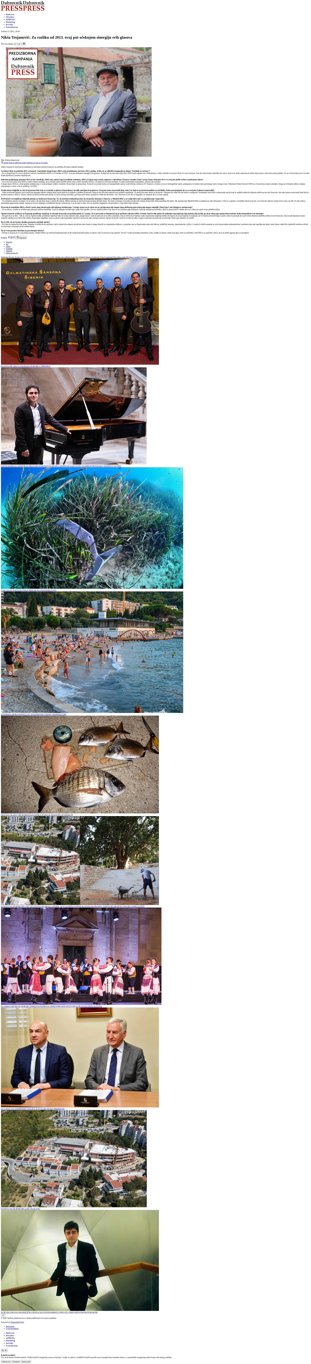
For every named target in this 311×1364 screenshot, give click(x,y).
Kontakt (9, 24)
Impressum (10, 1326)
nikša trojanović (12, 253)
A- (15, 44)
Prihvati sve (6, 1362)
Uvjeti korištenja (12, 1329)
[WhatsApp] (11, 238)
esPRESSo (10, 19)
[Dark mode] (4, 1350)
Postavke (16, 1362)
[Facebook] (9, 238)
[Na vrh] (3, 1315)
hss (7, 244)
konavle (9, 242)
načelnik (9, 251)
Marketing (10, 22)
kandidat (9, 249)
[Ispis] (24, 43)
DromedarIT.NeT (17, 1322)
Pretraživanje (12, 27)
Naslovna (10, 14)
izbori (8, 246)
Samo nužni (26, 1362)
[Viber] (14, 238)
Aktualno (10, 17)
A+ (19, 44)
